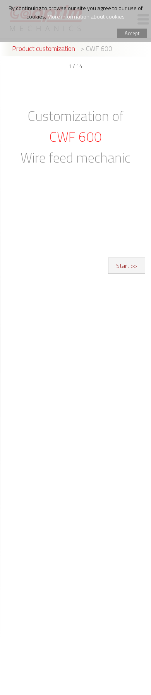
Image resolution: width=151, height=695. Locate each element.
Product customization (43, 48)
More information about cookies (86, 16)
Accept (132, 33)
